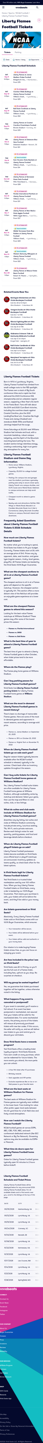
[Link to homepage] (21, 7)
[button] (6, 60)
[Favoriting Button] (39, 20)
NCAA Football (22, 13)
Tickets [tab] (7, 52)
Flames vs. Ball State (17, 636)
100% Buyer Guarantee (24, 2)
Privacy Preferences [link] (7, 1434)
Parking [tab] (18, 52)
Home (4, 13)
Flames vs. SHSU (15, 632)
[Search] (37, 7)
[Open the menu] (3, 7)
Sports (11, 13)
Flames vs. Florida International (21, 628)
